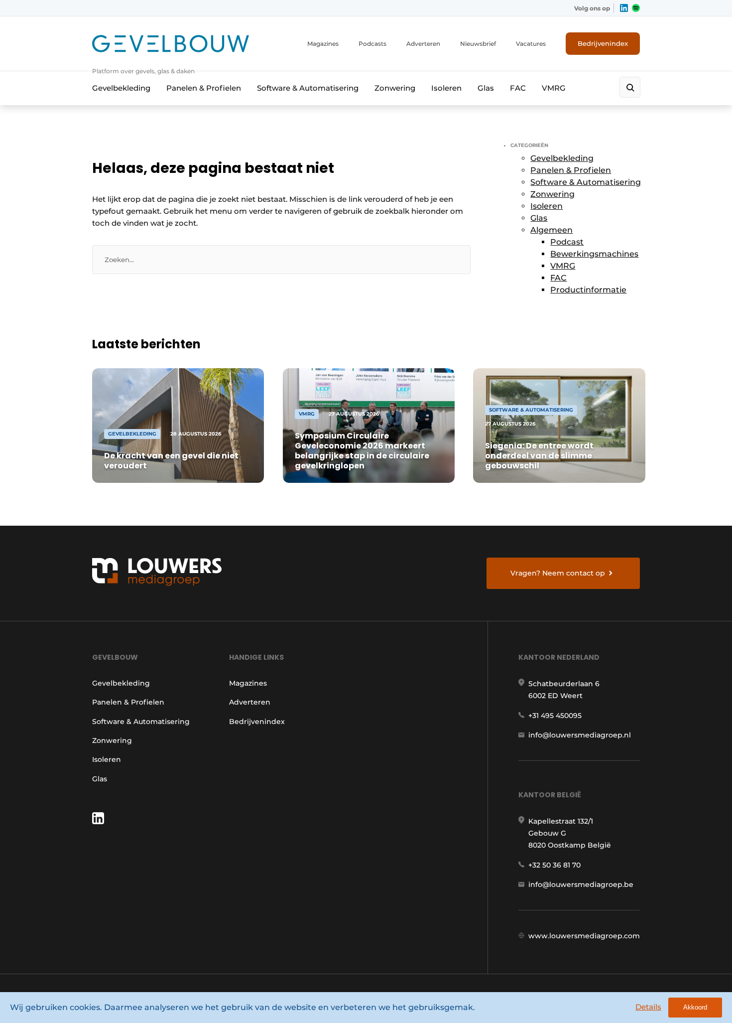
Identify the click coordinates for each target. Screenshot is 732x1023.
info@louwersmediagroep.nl (579, 735)
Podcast (567, 242)
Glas (486, 88)
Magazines (323, 43)
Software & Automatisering (308, 88)
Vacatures (531, 43)
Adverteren (423, 43)
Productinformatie (588, 289)
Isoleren (446, 88)
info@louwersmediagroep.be (580, 884)
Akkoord (695, 1007)
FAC (518, 88)
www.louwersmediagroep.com (584, 935)
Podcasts (372, 43)
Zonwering (394, 88)
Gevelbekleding (121, 88)
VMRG (554, 88)
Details (648, 1007)
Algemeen (551, 230)
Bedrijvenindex (603, 43)
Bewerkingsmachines (594, 254)
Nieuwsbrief (478, 43)
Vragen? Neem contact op (557, 573)
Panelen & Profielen (203, 88)
